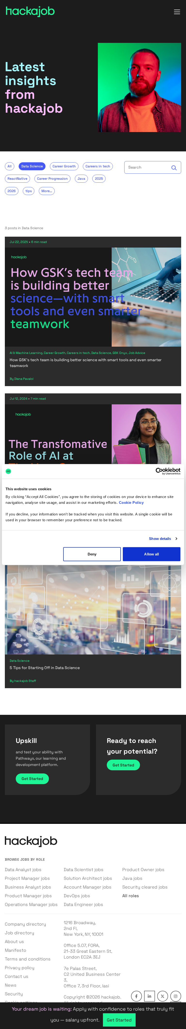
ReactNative (17, 178)
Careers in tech (97, 166)
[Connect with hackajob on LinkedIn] (149, 996)
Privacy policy (19, 967)
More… (46, 191)
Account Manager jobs (87, 887)
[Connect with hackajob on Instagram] (175, 996)
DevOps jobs (77, 895)
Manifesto (15, 950)
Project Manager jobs (27, 878)
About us (14, 941)
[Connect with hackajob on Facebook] (136, 996)
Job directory (19, 932)
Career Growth (64, 166)
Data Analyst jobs (23, 869)
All (10, 166)
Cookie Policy (131, 502)
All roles (130, 895)
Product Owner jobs (143, 869)
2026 (12, 191)
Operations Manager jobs (31, 904)
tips (28, 191)
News (10, 985)
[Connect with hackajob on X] (162, 996)
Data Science (32, 166)
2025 (99, 178)
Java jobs (132, 878)
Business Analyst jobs (28, 887)
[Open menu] (177, 12)
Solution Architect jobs (88, 878)
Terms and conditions (28, 959)
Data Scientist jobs (83, 869)
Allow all (151, 554)
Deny (92, 554)
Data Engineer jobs (83, 904)
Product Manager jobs (28, 895)
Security (14, 994)
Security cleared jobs (145, 887)
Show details (160, 539)
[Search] (174, 167)
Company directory (25, 924)
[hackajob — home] (30, 12)
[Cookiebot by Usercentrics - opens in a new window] (159, 471)
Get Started (32, 778)
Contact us (16, 976)
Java (81, 178)
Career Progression (52, 178)
